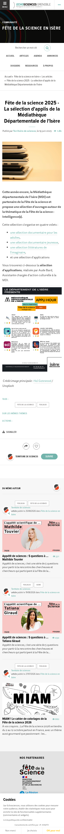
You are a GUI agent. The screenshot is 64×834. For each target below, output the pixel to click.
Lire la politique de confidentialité (17, 819)
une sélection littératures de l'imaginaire (28, 250)
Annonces (52, 56)
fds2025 (43, 405)
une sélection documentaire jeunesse (34, 242)
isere (38, 585)
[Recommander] (36, 446)
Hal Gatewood (42, 380)
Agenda (38, 56)
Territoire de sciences (24, 131)
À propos (48, 66)
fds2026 (21, 503)
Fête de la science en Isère (31, 28)
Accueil (10, 56)
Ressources (31, 66)
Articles (24, 56)
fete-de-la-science (25, 405)
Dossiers (15, 66)
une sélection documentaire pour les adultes (33, 235)
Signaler (11, 432)
